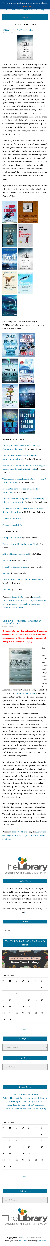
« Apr (24, 1029)
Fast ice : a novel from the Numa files (19, 544)
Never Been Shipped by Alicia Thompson (25, 1105)
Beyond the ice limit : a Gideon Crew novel (21, 579)
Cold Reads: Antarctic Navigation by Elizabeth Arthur (22, 622)
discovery (14, 604)
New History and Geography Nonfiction (25, 1101)
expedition (11, 835)
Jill (15, 33)
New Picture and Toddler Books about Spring (25, 1108)
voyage (21, 607)
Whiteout (6, 560)
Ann (17, 626)
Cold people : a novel (11, 537)
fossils (33, 604)
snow (42, 835)
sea (38, 604)
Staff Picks (22, 832)
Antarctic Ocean (25, 600)
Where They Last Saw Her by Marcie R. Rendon (25, 1098)
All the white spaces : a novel (15, 554)
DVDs (20, 597)
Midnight (6, 573)
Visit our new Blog (24, 6)
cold (4, 835)
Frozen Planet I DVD (11, 518)
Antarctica (38, 600)
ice (32, 835)
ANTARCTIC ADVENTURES (17, 29)
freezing (21, 835)
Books (14, 597)
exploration (25, 604)
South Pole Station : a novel (15, 567)
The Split (6, 589)
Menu (25, 17)
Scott (37, 835)
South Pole (7, 839)
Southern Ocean (9, 607)
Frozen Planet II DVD (12, 525)
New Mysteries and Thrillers (25, 1094)
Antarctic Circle (9, 600)
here (26, 912)
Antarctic (36, 597)
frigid (27, 835)
